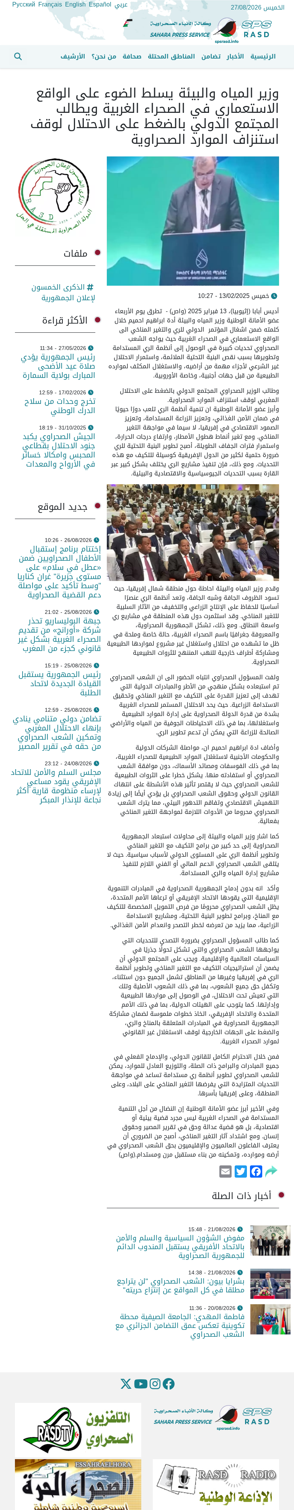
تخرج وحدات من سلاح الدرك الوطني (59, 406)
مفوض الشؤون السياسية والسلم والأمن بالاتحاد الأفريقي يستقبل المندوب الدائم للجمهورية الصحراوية (180, 1247)
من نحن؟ (103, 56)
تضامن (210, 56)
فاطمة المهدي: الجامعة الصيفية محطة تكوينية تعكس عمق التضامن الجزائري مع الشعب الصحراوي (180, 1325)
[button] (18, 56)
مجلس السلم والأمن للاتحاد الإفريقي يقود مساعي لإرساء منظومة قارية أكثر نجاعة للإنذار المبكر (56, 786)
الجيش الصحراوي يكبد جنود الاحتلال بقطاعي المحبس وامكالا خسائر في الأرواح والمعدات (58, 450)
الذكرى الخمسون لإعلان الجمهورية (63, 292)
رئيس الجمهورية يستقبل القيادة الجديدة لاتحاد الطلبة (59, 683)
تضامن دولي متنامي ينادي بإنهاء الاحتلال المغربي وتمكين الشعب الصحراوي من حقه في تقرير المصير (57, 732)
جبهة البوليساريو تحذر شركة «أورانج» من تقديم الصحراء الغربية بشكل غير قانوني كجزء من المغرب (59, 634)
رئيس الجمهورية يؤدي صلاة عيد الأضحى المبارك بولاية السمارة (57, 366)
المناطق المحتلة (171, 56)
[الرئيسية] (214, 31)
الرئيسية (263, 56)
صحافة (132, 56)
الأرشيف (72, 56)
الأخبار (235, 56)
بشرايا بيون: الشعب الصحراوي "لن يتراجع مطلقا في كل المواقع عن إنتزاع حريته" (181, 1285)
